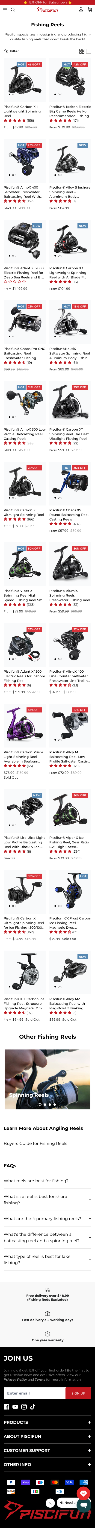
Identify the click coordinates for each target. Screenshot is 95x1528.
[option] (47, 1079)
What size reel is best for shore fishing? (35, 1199)
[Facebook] (6, 1407)
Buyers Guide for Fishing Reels (35, 1143)
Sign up (78, 1393)
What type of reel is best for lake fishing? (37, 1259)
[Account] (80, 10)
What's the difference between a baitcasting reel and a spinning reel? (42, 1237)
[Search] (15, 10)
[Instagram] (24, 1407)
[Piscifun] (47, 9)
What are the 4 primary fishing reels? (42, 1218)
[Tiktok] (33, 1407)
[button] (19, 120)
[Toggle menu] (5, 10)
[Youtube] (15, 1407)
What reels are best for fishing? (36, 1180)
